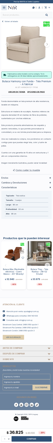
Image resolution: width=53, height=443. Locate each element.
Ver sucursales (13, 337)
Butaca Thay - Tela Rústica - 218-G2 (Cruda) (39, 271)
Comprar (31, 439)
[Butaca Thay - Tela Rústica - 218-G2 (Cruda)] (39, 253)
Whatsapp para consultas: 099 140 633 (22, 316)
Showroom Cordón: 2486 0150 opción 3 (19, 331)
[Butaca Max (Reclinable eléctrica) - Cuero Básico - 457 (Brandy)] (13, 253)
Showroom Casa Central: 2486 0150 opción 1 (20, 325)
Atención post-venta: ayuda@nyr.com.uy (22, 311)
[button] (49, 15)
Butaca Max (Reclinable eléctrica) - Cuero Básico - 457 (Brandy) (13, 271)
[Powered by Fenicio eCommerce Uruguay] (35, 418)
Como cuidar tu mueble (28, 170)
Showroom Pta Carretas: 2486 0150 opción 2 (20, 328)
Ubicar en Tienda (16, 92)
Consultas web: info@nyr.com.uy (19, 320)
